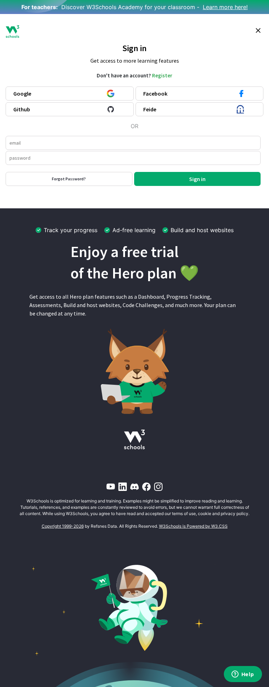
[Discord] (134, 487)
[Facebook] (146, 487)
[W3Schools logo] (13, 31)
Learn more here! (225, 7)
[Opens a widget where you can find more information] (242, 674)
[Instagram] (158, 487)
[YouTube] (110, 487)
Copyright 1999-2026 (63, 526)
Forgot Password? (69, 178)
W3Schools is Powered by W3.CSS (193, 526)
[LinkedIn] (122, 487)
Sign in (197, 178)
